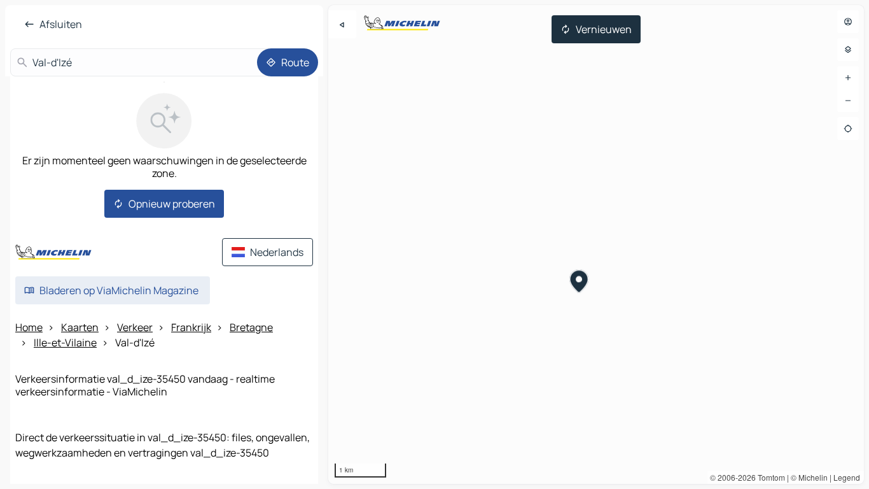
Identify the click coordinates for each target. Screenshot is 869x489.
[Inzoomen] (848, 77)
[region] (596, 244)
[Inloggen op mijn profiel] (848, 21)
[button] (579, 282)
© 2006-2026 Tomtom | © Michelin (769, 477)
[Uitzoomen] (848, 100)
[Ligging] (848, 128)
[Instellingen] (848, 49)
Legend (846, 477)
